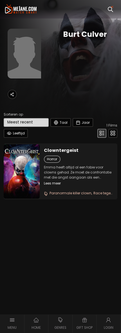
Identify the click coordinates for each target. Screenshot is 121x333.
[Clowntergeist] (22, 171)
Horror (52, 159)
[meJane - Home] (20, 9)
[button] (12, 324)
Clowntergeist (61, 150)
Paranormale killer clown (70, 193)
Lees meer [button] (52, 183)
